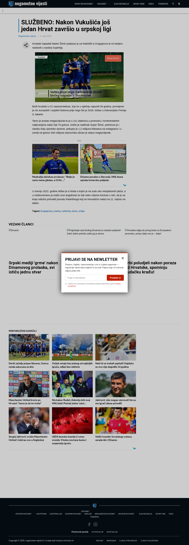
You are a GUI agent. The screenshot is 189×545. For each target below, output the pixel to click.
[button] (123, 258)
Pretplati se (115, 278)
